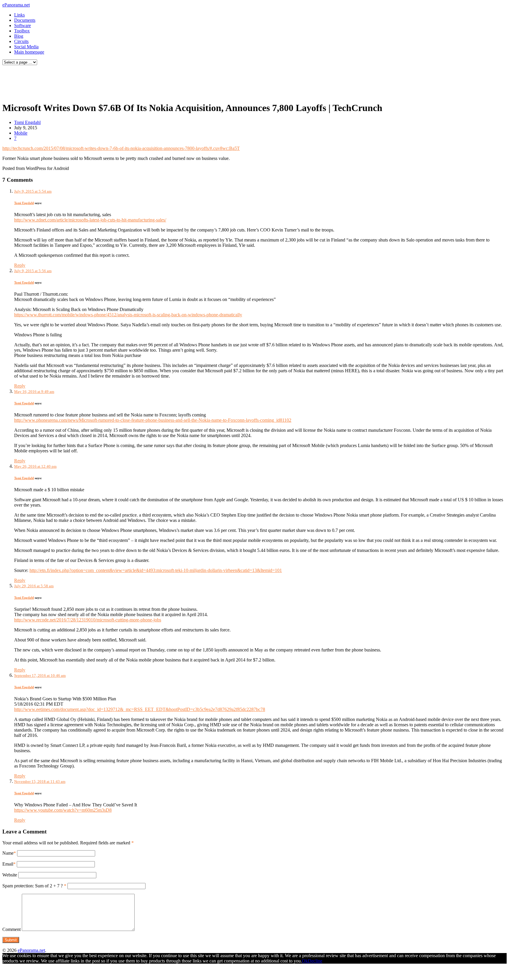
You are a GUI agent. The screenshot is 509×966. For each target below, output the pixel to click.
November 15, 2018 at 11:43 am (39, 781)
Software (22, 25)
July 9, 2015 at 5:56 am (33, 271)
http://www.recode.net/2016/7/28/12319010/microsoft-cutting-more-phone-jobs (87, 619)
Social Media (26, 46)
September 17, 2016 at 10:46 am (40, 675)
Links (19, 14)
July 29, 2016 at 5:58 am (34, 586)
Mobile (20, 132)
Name (8, 853)
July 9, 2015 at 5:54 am (33, 191)
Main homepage (29, 51)
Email (7, 863)
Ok (305, 960)
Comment (11, 929)
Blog (18, 36)
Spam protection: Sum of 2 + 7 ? (32, 885)
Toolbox (22, 30)
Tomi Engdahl (27, 122)
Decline (315, 960)
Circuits (21, 41)
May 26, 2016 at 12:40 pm (35, 466)
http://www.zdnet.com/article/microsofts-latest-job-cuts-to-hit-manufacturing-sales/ (90, 219)
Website (9, 874)
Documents (24, 20)
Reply (19, 265)
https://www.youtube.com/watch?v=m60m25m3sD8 (63, 810)
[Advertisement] (113, 82)
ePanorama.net (16, 4)
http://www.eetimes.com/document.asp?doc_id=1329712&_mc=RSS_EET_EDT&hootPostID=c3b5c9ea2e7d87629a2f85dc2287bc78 (139, 709)
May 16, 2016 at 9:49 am (34, 391)
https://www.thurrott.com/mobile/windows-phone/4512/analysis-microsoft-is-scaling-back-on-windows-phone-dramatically (128, 314)
